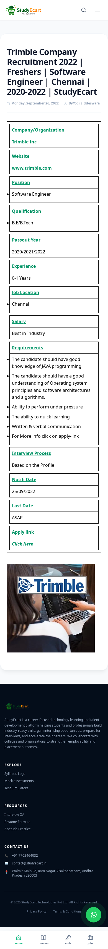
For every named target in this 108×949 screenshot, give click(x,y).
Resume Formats (17, 821)
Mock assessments (19, 780)
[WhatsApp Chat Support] (93, 914)
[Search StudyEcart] (83, 9)
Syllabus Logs (14, 773)
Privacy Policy (37, 911)
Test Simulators (16, 788)
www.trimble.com (32, 168)
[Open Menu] (97, 10)
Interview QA (14, 814)
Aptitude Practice (17, 829)
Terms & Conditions (67, 911)
